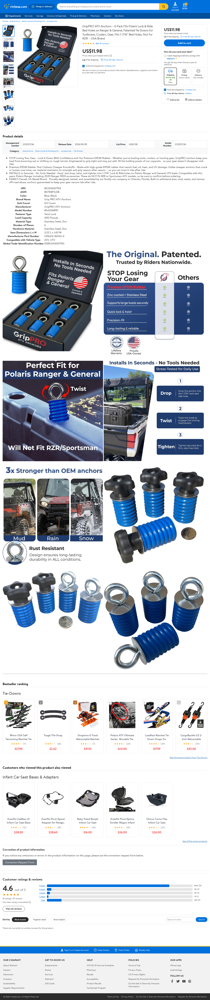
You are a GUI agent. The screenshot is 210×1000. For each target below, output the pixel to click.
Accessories (52, 21)
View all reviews (14, 908)
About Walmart (10, 965)
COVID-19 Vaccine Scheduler (100, 965)
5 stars (42, 885)
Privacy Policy (135, 969)
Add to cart (184, 43)
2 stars (42, 896)
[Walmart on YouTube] (184, 981)
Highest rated (39, 919)
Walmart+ (49, 978)
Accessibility (92, 978)
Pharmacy (95, 15)
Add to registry (195, 99)
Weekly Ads (144, 950)
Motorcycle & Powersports (33, 21)
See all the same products (194, 841)
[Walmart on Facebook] (172, 981)
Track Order (124, 950)
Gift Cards (49, 983)
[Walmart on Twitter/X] (178, 981)
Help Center (103, 950)
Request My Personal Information (143, 978)
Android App (176, 969)
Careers (107, 15)
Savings (39, 15)
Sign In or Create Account (76, 950)
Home (5, 21)
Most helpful (59, 919)
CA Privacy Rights (136, 974)
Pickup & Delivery (78, 15)
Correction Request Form (19, 862)
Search (201, 919)
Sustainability (9, 983)
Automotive (15, 21)
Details (188, 93)
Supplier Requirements (13, 987)
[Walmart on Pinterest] (190, 981)
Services (28, 15)
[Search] (163, 6)
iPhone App (175, 965)
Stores (48, 969)
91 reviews (104, 43)
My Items (119, 15)
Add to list (174, 99)
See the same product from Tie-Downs (188, 757)
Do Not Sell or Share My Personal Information (155, 997)
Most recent (20, 919)
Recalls (90, 974)
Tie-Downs (78, 151)
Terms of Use (134, 965)
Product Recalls (94, 983)
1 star (43, 900)
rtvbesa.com (110, 65)
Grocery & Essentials (56, 15)
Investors (7, 978)
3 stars (42, 893)
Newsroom (8, 974)
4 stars (42, 889)
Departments (15, 15)
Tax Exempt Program (96, 987)
